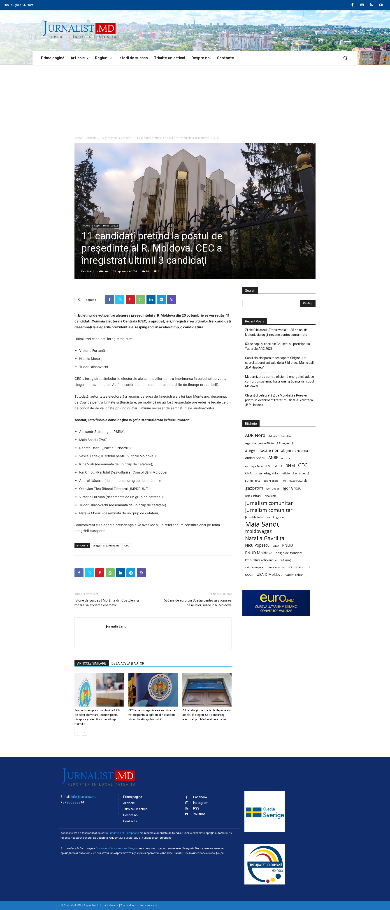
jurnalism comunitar (269, 503)
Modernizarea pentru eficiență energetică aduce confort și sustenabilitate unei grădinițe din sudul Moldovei (279, 381)
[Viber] (171, 299)
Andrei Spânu (255, 457)
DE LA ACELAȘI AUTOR (127, 663)
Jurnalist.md (101, 271)
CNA (248, 473)
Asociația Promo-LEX (257, 466)
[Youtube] (380, 5)
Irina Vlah (270, 496)
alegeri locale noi (261, 450)
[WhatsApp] (140, 299)
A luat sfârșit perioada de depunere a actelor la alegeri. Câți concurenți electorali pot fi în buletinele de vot (206, 715)
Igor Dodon (273, 488)
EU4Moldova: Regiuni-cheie (262, 480)
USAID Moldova (269, 574)
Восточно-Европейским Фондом (117, 848)
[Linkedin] (151, 299)
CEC (126, 545)
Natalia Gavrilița (264, 538)
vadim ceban (295, 575)
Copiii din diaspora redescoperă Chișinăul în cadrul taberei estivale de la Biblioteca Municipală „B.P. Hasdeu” (280, 362)
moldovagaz (258, 531)
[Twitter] (119, 299)
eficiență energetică (295, 473)
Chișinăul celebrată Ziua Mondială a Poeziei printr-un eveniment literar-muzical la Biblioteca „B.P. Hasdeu (279, 400)
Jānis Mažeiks (254, 517)
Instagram (200, 803)
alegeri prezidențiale (106, 545)
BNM (290, 465)
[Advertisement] (195, 98)
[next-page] (84, 733)
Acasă (78, 138)
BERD (278, 466)
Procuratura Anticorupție (261, 560)
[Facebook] (353, 5)
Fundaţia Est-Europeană (124, 833)
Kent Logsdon (275, 517)
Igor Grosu (292, 488)
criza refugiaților (267, 473)
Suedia (299, 567)
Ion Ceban (253, 495)
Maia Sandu (263, 524)
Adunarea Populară (280, 436)
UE (308, 567)
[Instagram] (362, 5)
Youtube (199, 814)
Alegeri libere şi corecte (116, 138)
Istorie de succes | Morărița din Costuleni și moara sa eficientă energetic (106, 602)
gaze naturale (298, 480)
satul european (255, 567)
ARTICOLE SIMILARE (91, 663)
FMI (284, 480)
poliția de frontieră (289, 553)
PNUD (287, 545)
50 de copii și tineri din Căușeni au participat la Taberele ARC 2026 (277, 346)
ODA (276, 546)
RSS (196, 808)
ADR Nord (255, 435)
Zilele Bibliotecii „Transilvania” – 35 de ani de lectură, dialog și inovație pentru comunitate (276, 332)
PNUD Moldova (258, 552)
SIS (290, 567)
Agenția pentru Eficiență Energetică (269, 443)
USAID (249, 575)
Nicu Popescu (257, 545)
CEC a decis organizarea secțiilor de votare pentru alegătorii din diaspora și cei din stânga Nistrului (152, 715)
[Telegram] (161, 299)
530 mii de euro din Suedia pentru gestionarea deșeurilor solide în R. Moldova (198, 602)
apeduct (286, 458)
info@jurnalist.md (84, 796)
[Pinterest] (130, 299)
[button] (345, 58)
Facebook (200, 797)
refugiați (286, 560)
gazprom (254, 487)
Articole (91, 138)
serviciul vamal (276, 567)
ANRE (273, 457)
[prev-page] (77, 733)
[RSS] (371, 5)
